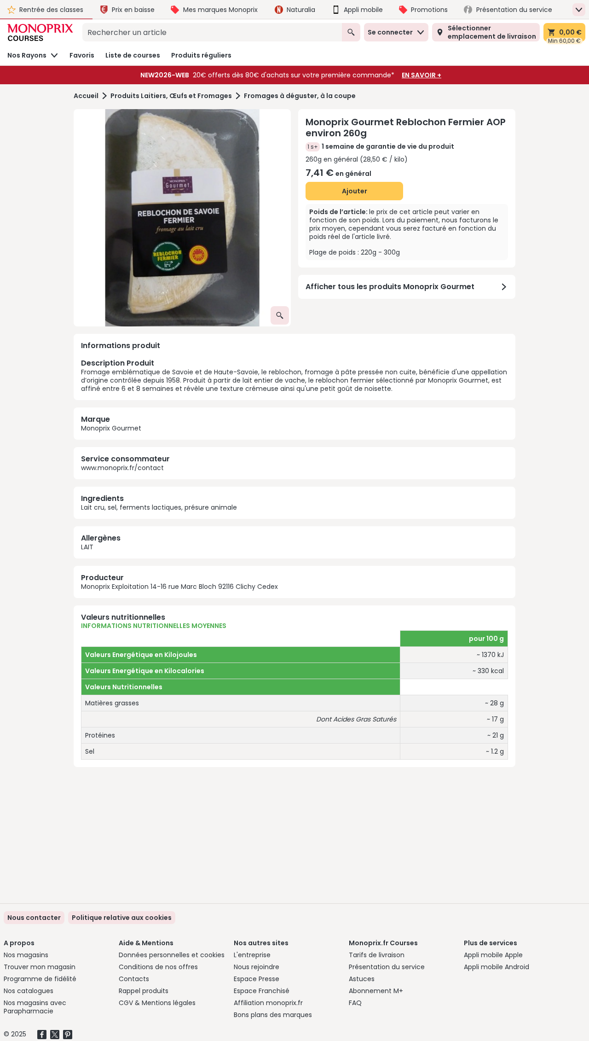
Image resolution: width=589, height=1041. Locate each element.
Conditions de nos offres (158, 966)
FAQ (355, 1002)
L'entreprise (252, 955)
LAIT (87, 547)
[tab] (182, 217)
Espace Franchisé (261, 990)
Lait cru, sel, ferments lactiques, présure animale (159, 507)
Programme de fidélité (40, 978)
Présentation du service (387, 966)
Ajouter (354, 191)
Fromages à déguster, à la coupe (300, 96)
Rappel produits (143, 990)
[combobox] (212, 32)
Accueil (86, 96)
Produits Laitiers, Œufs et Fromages (171, 96)
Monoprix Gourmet (111, 428)
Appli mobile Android (496, 966)
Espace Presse (256, 978)
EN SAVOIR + (421, 75)
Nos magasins (26, 955)
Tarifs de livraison (376, 955)
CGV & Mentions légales (157, 1002)
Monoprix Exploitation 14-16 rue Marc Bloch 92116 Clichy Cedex (179, 586)
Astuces (362, 978)
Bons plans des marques (273, 1014)
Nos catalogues (28, 990)
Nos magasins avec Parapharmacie (35, 1007)
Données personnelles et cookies (172, 955)
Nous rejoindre (256, 966)
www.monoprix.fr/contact (122, 468)
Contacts (134, 978)
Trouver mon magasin (39, 966)
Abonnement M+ (376, 990)
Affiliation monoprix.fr (268, 1002)
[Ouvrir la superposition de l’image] (280, 315)
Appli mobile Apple (493, 955)
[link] (121, 917)
